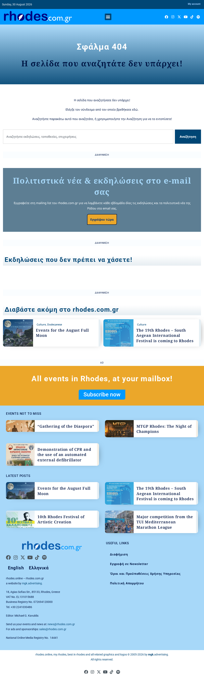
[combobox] (88, 137)
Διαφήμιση (119, 554)
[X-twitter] (179, 17)
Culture (41, 324)
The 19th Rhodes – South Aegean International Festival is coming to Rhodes (165, 335)
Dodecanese (54, 324)
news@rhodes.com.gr (61, 624)
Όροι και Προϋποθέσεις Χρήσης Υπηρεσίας (145, 574)
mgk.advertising (32, 583)
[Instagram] (173, 17)
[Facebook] (166, 17)
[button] (108, 17)
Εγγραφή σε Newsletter (129, 564)
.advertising (158, 654)
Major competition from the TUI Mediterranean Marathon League (164, 522)
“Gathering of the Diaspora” (65, 426)
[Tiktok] (192, 17)
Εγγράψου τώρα (102, 219)
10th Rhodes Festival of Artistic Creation (60, 519)
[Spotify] (198, 17)
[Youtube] (185, 17)
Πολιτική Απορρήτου (127, 583)
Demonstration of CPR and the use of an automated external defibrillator (64, 455)
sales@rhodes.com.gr (52, 629)
